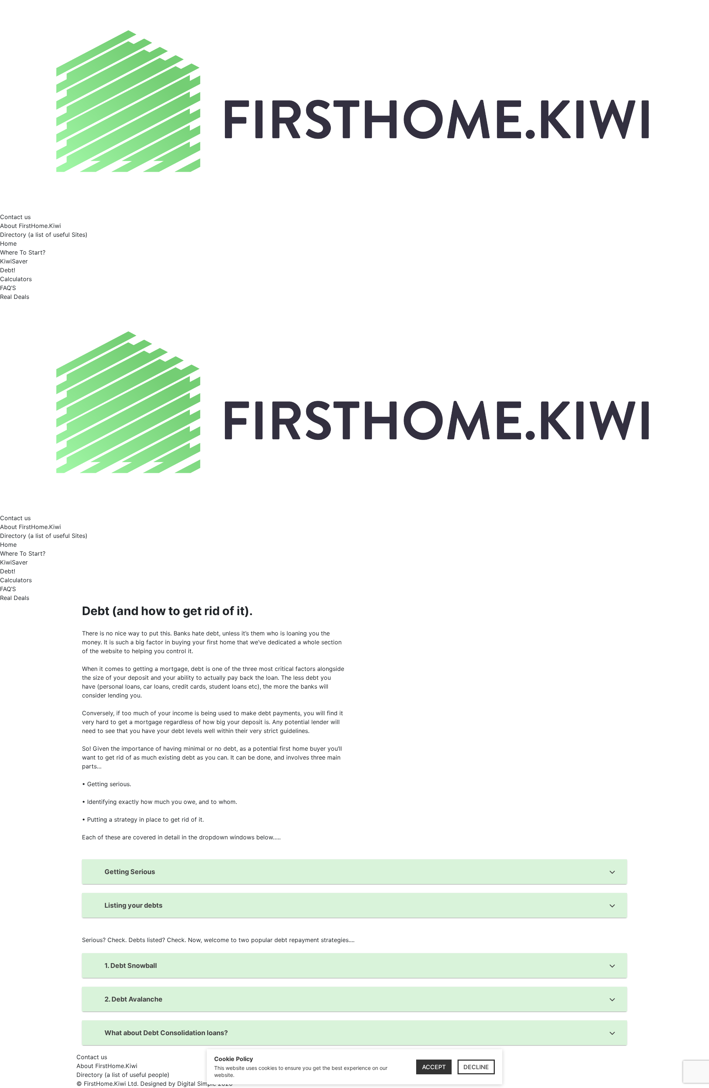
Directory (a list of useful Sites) (44, 234)
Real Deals (14, 296)
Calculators (16, 279)
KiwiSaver (14, 261)
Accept (434, 1067)
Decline (476, 1067)
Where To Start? (22, 252)
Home (8, 243)
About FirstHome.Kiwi (30, 225)
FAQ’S (8, 287)
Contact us (15, 217)
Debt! (7, 270)
